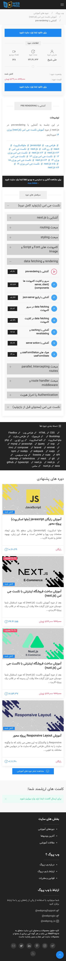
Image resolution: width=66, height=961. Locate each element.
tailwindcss (28, 459)
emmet (51, 448)
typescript (23, 462)
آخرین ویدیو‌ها (47, 836)
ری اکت (45, 149)
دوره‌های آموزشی (46, 829)
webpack (38, 451)
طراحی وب (50, 145)
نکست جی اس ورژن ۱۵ (20, 160)
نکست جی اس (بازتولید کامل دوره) (39, 205)
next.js (34, 149)
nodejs (24, 451)
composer (22, 448)
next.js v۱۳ (45, 153)
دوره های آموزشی (41, 13)
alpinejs (14, 459)
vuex (47, 455)
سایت (28, 799)
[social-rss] (33, 953)
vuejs (51, 451)
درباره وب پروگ (47, 865)
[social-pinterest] (37, 946)
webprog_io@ (48, 921)
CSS (52, 433)
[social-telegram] (52, 946)
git (53, 459)
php (7, 440)
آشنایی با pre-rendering (33, 106)
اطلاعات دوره (33, 43)
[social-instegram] (45, 946)
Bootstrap (54, 437)
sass (57, 466)
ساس (35, 466)
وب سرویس (21, 455)
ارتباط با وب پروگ (46, 872)
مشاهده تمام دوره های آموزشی (31, 771)
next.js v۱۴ (41, 160)
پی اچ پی (19, 440)
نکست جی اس (19, 149)
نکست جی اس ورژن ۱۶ (28, 164)
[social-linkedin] (29, 946)
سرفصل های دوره (33, 195)
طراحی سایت (19, 437)
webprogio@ (49, 916)
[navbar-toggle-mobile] (62, 4)
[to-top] (60, 955)
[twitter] (21, 946)
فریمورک (36, 437)
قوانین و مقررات (46, 878)
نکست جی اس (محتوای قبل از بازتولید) (36, 407)
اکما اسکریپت (36, 440)
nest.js (51, 462)
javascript (35, 145)
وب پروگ (60, 13)
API (58, 455)
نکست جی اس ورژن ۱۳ (41, 157)
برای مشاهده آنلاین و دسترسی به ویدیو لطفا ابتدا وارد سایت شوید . (33, 181)
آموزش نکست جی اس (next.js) (42, 17)
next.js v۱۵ (49, 164)
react (43, 459)
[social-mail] (13, 946)
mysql (13, 444)
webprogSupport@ (45, 911)
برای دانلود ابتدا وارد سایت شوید (33, 32)
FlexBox (13, 433)
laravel (37, 448)
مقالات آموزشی (47, 843)
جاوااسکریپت (20, 145)
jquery (41, 444)
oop (52, 444)
